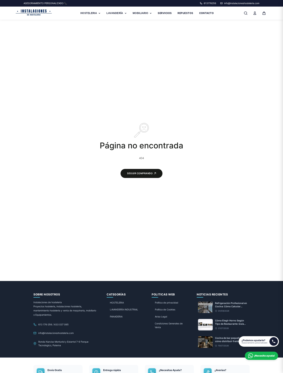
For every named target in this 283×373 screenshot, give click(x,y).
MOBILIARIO (140, 13)
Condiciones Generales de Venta (169, 325)
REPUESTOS (185, 13)
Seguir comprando (140, 173)
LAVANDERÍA (114, 13)
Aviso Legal (161, 316)
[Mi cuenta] (255, 13)
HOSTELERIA (88, 13)
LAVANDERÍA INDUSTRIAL (124, 309)
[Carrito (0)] (264, 13)
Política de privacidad (166, 302)
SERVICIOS (165, 13)
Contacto (206, 13)
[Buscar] (245, 13)
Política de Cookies (165, 309)
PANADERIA (116, 316)
